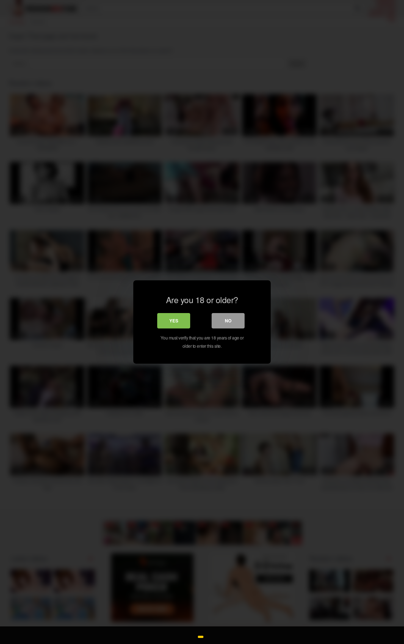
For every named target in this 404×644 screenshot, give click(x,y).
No (228, 320)
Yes (173, 320)
